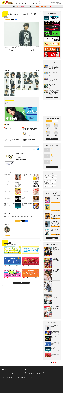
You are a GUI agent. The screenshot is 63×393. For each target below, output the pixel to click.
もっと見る (21, 282)
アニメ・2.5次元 (37, 1)
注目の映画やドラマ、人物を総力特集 (10, 244)
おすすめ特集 (7, 243)
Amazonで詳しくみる (21, 159)
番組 (22, 3)
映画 (29, 1)
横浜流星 (46, 177)
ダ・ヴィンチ (22, 216)
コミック (46, 1)
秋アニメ (49, 186)
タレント (26, 3)
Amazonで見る (55, 202)
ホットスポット (47, 180)
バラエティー (25, 1)
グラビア (42, 1)
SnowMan (49, 177)
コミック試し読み (34, 3)
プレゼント (40, 3)
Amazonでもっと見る (52, 238)
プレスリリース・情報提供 (17, 377)
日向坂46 (46, 186)
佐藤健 (53, 186)
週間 (55, 121)
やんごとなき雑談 (17, 216)
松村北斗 (51, 180)
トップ (16, 3)
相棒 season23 (54, 177)
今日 (48, 121)
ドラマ (21, 1)
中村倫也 (5, 216)
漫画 (29, 3)
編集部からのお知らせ (30, 377)
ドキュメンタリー (10, 373)
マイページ (6, 377)
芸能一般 (26, 216)
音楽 (32, 1)
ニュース (16, 1)
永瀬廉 (52, 183)
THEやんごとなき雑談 (11, 216)
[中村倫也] (7, 231)
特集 (19, 3)
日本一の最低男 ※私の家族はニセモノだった (51, 175)
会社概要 (3, 377)
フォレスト (54, 180)
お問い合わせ (10, 377)
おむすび (46, 183)
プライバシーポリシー (23, 377)
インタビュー (30, 216)
